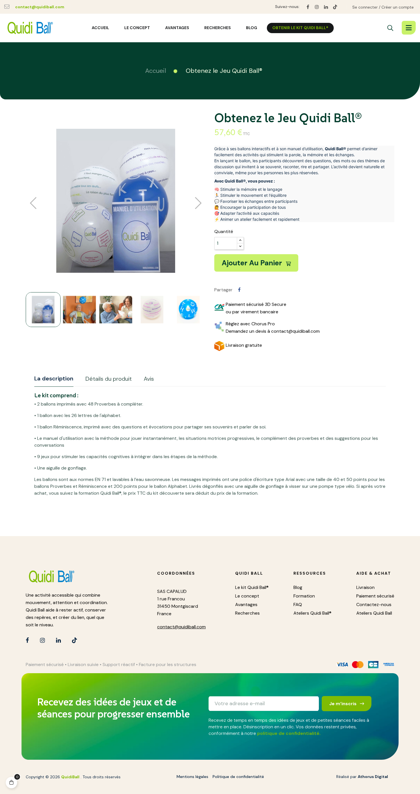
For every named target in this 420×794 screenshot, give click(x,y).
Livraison (365, 587)
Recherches (247, 613)
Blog (297, 587)
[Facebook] (307, 7)
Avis (149, 378)
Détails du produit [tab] (108, 378)
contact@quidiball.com (39, 6)
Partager (239, 290)
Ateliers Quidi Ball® (312, 613)
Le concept (247, 596)
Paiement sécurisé (375, 596)
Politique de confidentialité (238, 776)
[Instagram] (316, 7)
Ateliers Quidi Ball (374, 613)
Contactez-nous (373, 604)
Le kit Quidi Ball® (252, 587)
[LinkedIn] (326, 7)
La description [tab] (53, 378)
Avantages (246, 604)
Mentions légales (192, 776)
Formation (304, 596)
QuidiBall (70, 776)
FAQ (297, 604)
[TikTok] (335, 7)
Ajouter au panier (253, 263)
